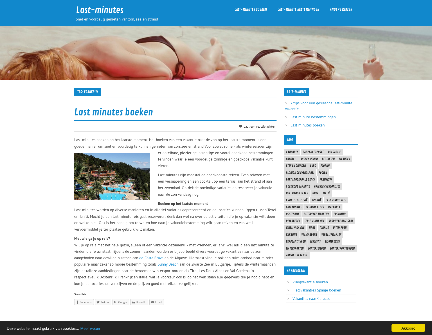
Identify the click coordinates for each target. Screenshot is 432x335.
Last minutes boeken (113, 112)
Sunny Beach (168, 264)
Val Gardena (309, 235)
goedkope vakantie (298, 186)
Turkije (324, 228)
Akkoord (408, 328)
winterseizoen (317, 248)
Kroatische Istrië (296, 200)
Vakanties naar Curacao (311, 298)
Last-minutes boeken (250, 9)
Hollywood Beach (297, 193)
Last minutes (294, 207)
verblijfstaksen (331, 235)
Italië (326, 193)
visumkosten (332, 241)
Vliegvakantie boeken (310, 282)
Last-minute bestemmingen (298, 9)
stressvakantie (295, 228)
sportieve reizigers (341, 221)
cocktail (291, 159)
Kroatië (316, 200)
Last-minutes (99, 10)
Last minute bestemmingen (313, 117)
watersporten (295, 248)
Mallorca (334, 207)
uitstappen (339, 228)
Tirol (312, 228)
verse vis (315, 241)
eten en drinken (296, 166)
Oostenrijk (292, 214)
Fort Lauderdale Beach (300, 179)
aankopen (292, 152)
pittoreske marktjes (316, 214)
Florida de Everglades (300, 173)
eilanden (344, 159)
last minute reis (336, 200)
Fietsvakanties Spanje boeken (316, 290)
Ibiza (315, 193)
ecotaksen (328, 159)
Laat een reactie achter (259, 126)
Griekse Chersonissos (327, 186)
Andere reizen (341, 9)
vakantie (291, 235)
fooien (323, 173)
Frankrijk (326, 179)
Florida (325, 166)
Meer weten (90, 328)
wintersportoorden (342, 248)
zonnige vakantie (297, 255)
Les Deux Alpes (315, 207)
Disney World (309, 159)
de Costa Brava (151, 257)
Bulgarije (334, 152)
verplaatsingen (296, 241)
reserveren (293, 221)
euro (313, 166)
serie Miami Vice (314, 221)
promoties (339, 214)
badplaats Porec (313, 152)
